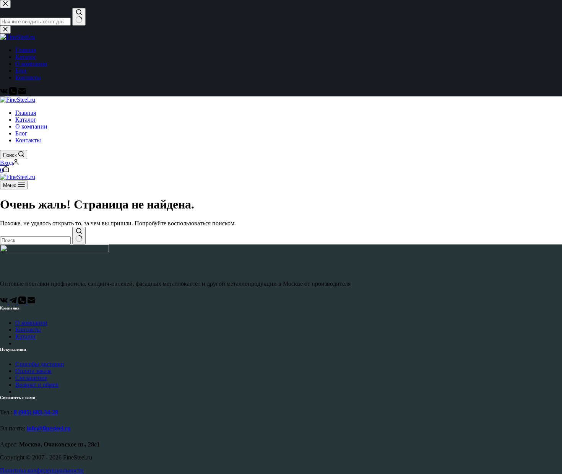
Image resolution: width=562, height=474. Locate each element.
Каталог (25, 119)
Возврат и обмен (37, 384)
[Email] (31, 302)
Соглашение (31, 378)
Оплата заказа (33, 371)
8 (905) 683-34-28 (36, 412)
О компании (31, 126)
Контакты (28, 140)
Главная (25, 112)
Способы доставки (39, 364)
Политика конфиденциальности (42, 470)
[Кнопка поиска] (79, 235)
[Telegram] (13, 302)
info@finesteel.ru (49, 428)
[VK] (4, 302)
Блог (21, 133)
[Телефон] (23, 302)
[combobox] (35, 240)
